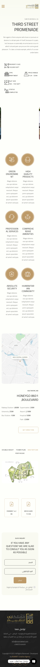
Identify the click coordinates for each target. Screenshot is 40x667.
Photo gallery (20, 139)
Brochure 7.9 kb (28, 512)
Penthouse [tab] (19, 453)
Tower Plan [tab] (21, 449)
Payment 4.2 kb (11, 512)
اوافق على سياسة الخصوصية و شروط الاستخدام (19, 588)
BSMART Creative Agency (21, 656)
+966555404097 (20, 644)
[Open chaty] (34, 661)
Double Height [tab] (8, 449)
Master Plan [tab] (33, 449)
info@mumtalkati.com (20, 641)
